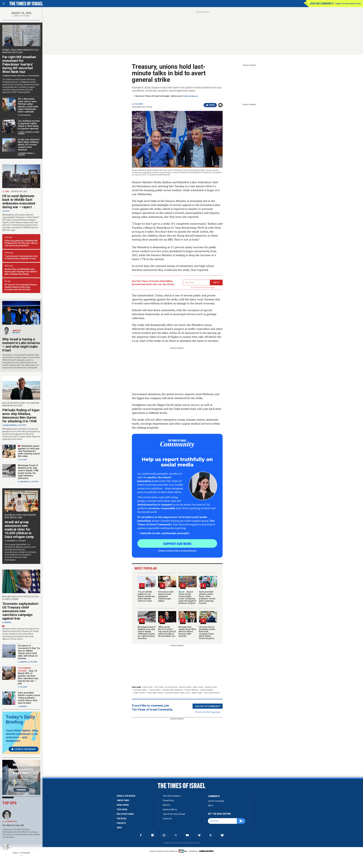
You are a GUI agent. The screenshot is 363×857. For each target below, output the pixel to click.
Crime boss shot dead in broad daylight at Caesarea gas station (165, 596)
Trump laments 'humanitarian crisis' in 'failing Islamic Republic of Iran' (21, 257)
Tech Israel (158, 687)
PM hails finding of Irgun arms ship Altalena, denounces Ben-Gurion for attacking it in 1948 (20, 415)
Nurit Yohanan (25, 132)
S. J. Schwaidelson (9, 821)
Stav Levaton (33, 76)
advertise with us (170, 809)
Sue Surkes (11, 541)
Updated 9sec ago (19, 191)
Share (212, 105)
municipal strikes (140, 690)
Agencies (21, 155)
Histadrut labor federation (172, 690)
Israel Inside (147, 687)
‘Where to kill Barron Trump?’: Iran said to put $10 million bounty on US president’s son (167, 631)
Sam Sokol (21, 76)
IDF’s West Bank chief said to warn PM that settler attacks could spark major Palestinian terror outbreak (28, 105)
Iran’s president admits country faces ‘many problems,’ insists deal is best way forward (207, 597)
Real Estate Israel (125, 814)
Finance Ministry (191, 690)
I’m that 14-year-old (13, 825)
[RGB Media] (183, 851)
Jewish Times (123, 800)
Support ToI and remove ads (348, 3)
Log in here (215, 712)
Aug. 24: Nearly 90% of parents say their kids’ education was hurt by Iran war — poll (28, 677)
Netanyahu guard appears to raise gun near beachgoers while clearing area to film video (29, 451)
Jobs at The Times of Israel (174, 814)
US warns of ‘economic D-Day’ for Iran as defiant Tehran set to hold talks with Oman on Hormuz (29, 652)
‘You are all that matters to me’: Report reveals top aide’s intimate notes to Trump (146, 596)
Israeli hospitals (206, 690)
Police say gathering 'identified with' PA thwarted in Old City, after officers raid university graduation (21, 243)
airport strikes (197, 693)
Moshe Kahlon (185, 687)
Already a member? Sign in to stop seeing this (177, 550)
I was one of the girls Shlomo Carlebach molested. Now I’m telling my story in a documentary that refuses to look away (21, 833)
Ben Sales (16, 332)
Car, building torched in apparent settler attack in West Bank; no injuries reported (28, 125)
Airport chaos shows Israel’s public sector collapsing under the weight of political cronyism (187, 597)
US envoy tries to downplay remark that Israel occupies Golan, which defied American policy (207, 632)
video (119, 828)
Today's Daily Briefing (20, 719)
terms (213, 287)
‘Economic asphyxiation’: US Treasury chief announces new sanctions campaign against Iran (20, 611)
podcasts (121, 823)
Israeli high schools (155, 693)
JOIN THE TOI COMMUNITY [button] (207, 706)
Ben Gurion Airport (212, 693)
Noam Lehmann (10, 425)
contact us (167, 818)
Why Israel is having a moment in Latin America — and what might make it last (21, 344)
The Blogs (121, 818)
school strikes (155, 690)
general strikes (211, 687)
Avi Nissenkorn (171, 687)
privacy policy (168, 800)
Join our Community (322, 3)
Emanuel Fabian (10, 76)
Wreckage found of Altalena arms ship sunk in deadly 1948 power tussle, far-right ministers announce (146, 632)
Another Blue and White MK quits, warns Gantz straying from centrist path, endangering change (21, 271)
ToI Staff (138, 104)
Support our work (177, 543)
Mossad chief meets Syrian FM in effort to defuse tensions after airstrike (187, 631)
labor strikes (198, 687)
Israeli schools (139, 693)
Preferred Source (190, 96)
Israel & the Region (126, 796)
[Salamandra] (206, 851)
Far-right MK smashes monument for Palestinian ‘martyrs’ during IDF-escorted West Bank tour (19, 64)
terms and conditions (172, 796)
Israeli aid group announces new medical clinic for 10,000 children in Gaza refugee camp (19, 529)
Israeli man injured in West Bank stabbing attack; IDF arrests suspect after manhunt (28, 144)
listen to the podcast (25, 749)
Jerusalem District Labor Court (177, 693)
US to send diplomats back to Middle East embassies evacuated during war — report (18, 201)
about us (166, 805)
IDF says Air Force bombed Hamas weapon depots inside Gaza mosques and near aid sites (21, 287)
